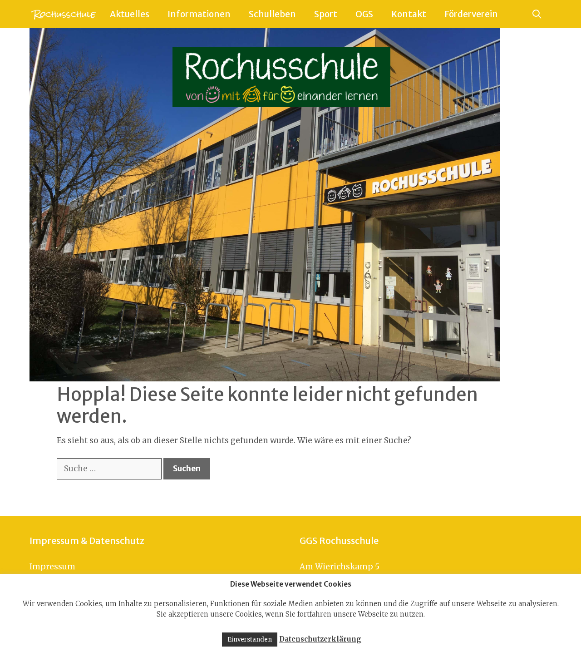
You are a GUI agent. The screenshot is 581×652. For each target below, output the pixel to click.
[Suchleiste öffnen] (536, 14)
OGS (364, 14)
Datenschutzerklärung (320, 639)
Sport (325, 14)
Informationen (199, 14)
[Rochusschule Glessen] (63, 14)
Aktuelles (129, 14)
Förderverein (471, 14)
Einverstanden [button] (249, 639)
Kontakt (408, 14)
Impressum (52, 567)
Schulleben (272, 14)
